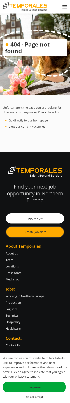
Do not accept (34, 397)
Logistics (11, 309)
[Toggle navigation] (65, 6)
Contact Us (13, 345)
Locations (12, 266)
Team (9, 260)
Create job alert (35, 232)
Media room (14, 279)
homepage (40, 120)
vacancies (38, 127)
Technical (12, 316)
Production (13, 303)
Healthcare (13, 329)
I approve (35, 387)
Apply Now (35, 218)
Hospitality (13, 322)
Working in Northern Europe (25, 296)
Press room (14, 273)
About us (12, 253)
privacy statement (27, 376)
